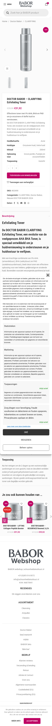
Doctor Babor (16, 21)
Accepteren (32, 721)
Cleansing (26, 608)
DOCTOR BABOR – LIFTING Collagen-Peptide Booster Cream (13, 528)
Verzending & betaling (26, 665)
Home (4, 21)
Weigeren (26, 440)
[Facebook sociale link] (14, 203)
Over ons (26, 680)
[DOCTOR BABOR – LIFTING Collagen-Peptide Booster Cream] (13, 511)
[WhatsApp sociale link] (28, 203)
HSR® (26, 639)
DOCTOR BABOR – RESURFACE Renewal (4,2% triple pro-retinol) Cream (38, 528)
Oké (26, 432)
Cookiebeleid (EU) (25, 690)
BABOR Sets (26, 644)
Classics (25, 618)
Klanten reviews (26, 661)
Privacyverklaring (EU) (25, 694)
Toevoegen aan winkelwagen (23, 175)
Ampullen (26, 613)
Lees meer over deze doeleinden (19, 426)
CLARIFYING (30, 21)
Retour (26, 670)
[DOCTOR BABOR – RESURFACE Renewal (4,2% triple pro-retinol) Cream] (38, 511)
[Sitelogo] (26, 4)
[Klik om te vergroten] (7, 68)
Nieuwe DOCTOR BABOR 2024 (20, 198)
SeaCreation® (26, 635)
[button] (47, 275)
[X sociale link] (18, 203)
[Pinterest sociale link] (25, 203)
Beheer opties (26, 447)
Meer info (16, 721)
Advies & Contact (26, 675)
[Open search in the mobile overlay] (26, 13)
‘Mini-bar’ (26, 649)
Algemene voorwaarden (26, 685)
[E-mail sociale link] (21, 203)
